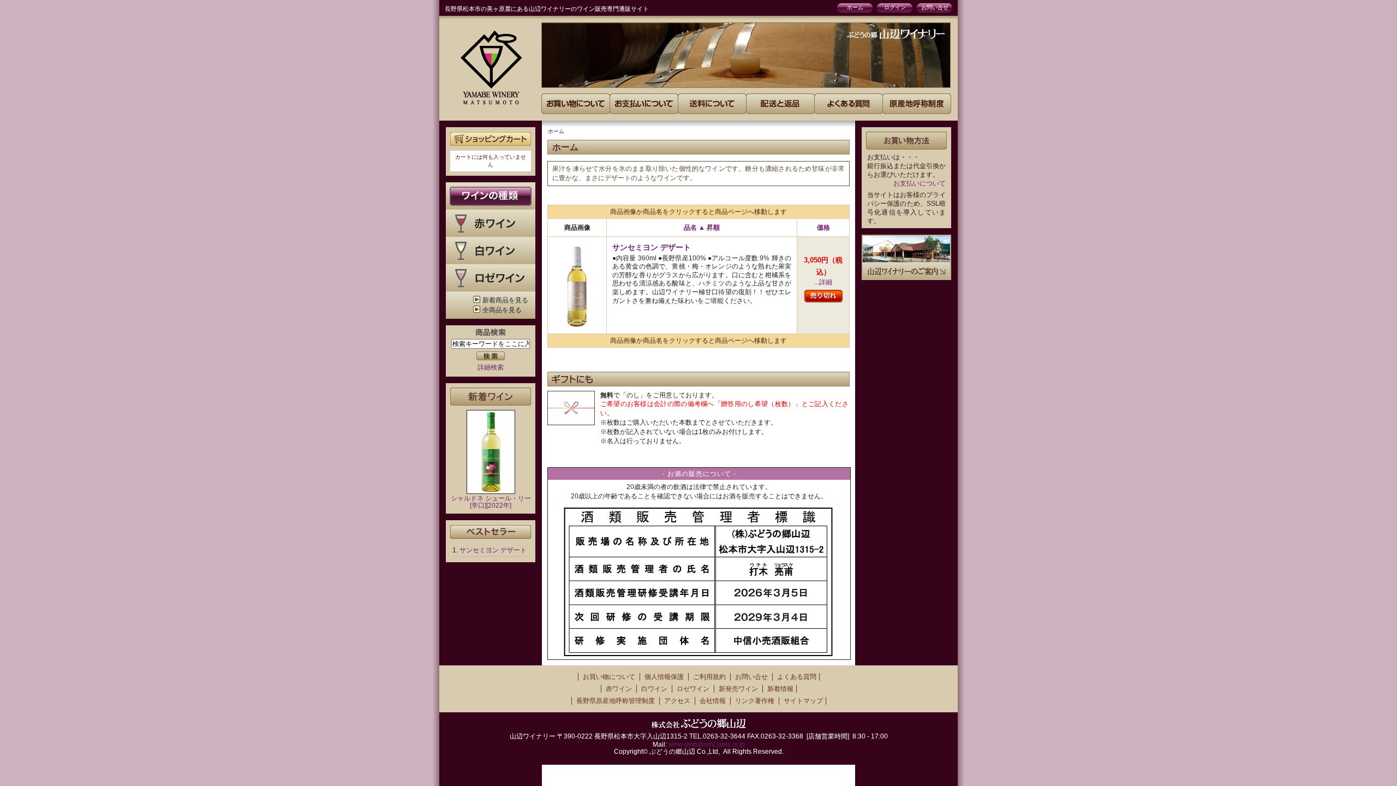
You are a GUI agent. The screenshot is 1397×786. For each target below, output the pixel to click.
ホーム (855, 7)
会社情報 (713, 701)
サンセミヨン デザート (493, 550)
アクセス (677, 701)
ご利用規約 (709, 677)
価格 (823, 227)
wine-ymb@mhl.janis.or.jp (706, 744)
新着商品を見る (505, 300)
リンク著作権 (754, 701)
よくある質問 (796, 677)
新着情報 (780, 689)
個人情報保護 (664, 677)
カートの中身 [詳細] (490, 139)
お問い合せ (934, 7)
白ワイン (654, 689)
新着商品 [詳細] (490, 397)
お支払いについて (919, 183)
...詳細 (823, 282)
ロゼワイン (693, 689)
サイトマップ (803, 701)
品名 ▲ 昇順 (702, 227)
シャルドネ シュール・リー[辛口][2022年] (491, 502)
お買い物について (609, 677)
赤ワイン (619, 689)
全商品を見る (502, 310)
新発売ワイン (738, 689)
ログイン (895, 7)
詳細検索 (490, 367)
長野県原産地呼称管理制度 (615, 701)
